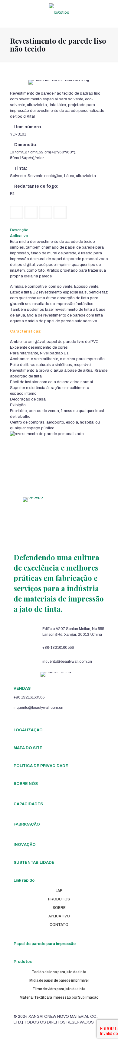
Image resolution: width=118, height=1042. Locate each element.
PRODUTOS (59, 899)
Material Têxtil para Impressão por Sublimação (59, 997)
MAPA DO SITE (28, 748)
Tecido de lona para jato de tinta (59, 972)
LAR (59, 891)
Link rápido (24, 880)
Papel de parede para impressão (45, 944)
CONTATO (59, 925)
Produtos (23, 962)
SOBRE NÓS (26, 784)
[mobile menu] (110, 12)
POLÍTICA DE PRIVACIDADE (41, 766)
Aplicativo (19, 236)
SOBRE (59, 908)
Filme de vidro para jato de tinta (59, 989)
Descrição (19, 230)
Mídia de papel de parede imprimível (59, 980)
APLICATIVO (59, 916)
